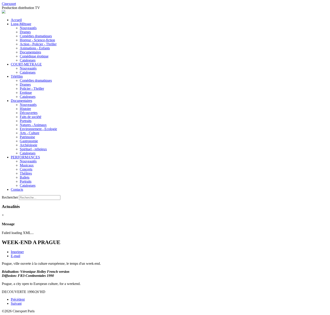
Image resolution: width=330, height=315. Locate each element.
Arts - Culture (29, 133)
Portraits (25, 121)
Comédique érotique (34, 56)
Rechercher (10, 197)
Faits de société (30, 117)
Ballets (24, 177)
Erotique (26, 92)
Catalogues (27, 60)
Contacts (17, 189)
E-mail (15, 256)
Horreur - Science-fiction (37, 40)
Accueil (16, 20)
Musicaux (27, 165)
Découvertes (28, 113)
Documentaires (30, 52)
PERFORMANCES (25, 157)
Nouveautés (28, 28)
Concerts (26, 169)
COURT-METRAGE (26, 64)
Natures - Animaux (33, 125)
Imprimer (17, 252)
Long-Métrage (21, 24)
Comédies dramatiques (36, 36)
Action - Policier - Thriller (38, 44)
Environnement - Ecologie (38, 129)
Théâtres (26, 173)
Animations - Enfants (35, 48)
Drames (25, 32)
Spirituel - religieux (33, 149)
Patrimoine (27, 137)
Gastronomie (29, 141)
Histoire (25, 109)
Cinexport (9, 4)
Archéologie (28, 145)
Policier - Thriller (32, 88)
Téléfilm (17, 76)
